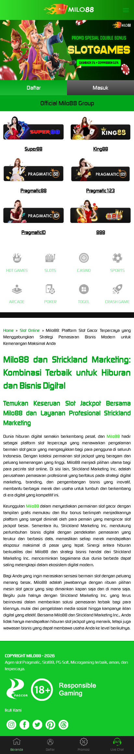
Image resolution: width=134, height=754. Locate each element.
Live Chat (117, 749)
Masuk (100, 87)
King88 (100, 149)
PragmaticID (33, 232)
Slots (50, 270)
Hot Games (17, 270)
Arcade (16, 301)
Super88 (33, 149)
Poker (50, 301)
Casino (84, 270)
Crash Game (117, 301)
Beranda (16, 749)
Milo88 (113, 436)
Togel (84, 301)
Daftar (34, 87)
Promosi (83, 749)
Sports (117, 270)
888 (100, 232)
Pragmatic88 (33, 190)
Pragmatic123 (100, 190)
